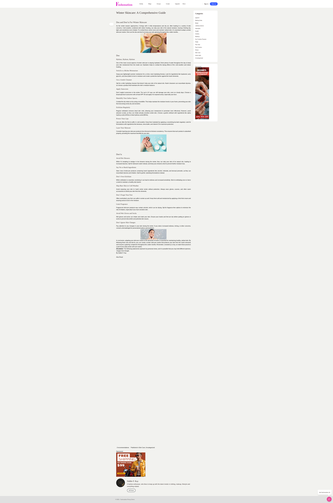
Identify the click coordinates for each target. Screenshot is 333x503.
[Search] (200, 4)
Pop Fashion (198, 47)
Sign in (206, 4)
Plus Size (197, 44)
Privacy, (129, 499)
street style (198, 55)
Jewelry (197, 34)
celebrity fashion (199, 25)
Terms (133, 499)
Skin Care (142, 447)
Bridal (196, 23)
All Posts (131, 490)
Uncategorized (150, 447)
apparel (197, 17)
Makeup (197, 36)
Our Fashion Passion (200, 39)
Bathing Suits (198, 20)
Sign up (214, 4)
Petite (196, 42)
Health (197, 31)
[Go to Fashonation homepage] (124, 4)
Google (127, 251)
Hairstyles (197, 28)
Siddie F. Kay (122, 253)
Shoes (197, 50)
